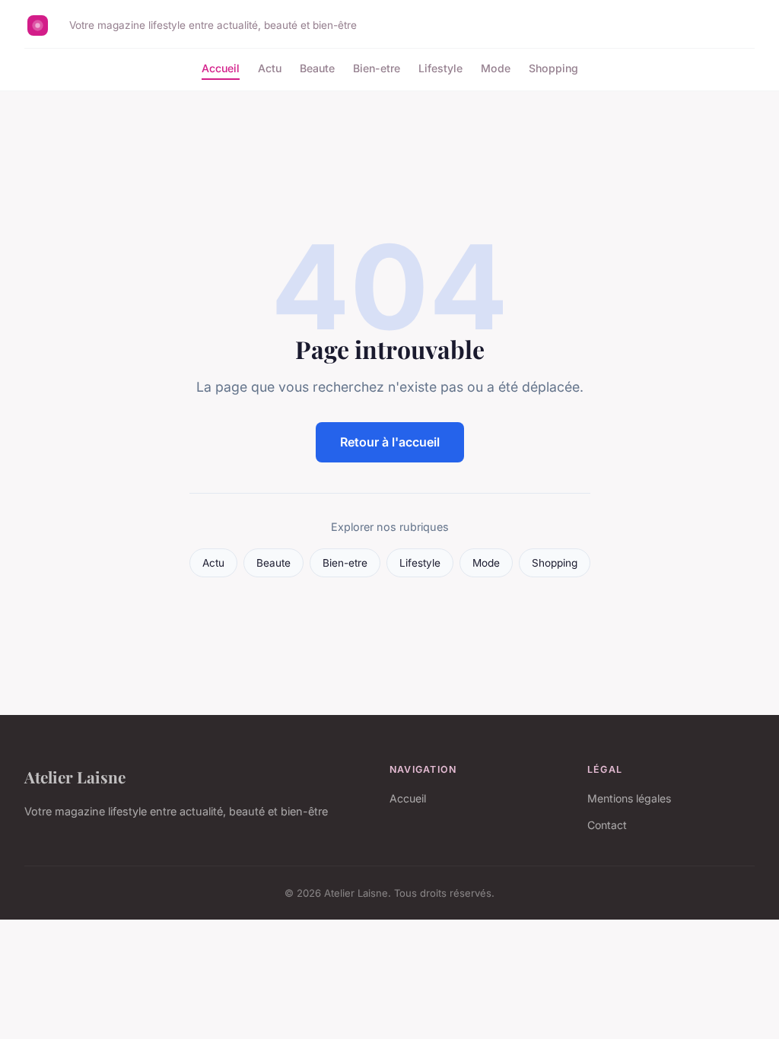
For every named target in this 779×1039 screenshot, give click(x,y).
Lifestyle (440, 68)
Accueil (221, 68)
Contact (607, 824)
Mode (495, 68)
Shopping (553, 68)
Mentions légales (629, 798)
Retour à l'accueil (390, 442)
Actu (269, 68)
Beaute (317, 68)
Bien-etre (376, 68)
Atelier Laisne (75, 776)
